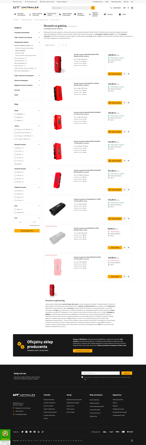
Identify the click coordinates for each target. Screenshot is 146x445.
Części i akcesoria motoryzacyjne (24, 76)
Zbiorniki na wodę (19, 53)
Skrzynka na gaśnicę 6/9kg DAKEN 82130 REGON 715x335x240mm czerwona (87, 142)
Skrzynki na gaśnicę (20, 50)
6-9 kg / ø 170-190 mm (83, 146)
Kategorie (17, 28)
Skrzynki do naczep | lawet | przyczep (24, 48)
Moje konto (126, 1)
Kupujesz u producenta (62, 1)
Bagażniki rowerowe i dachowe (23, 85)
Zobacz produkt (115, 248)
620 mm (84, 90)
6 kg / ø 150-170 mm (82, 59)
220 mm (84, 65)
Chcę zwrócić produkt (95, 410)
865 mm (84, 177)
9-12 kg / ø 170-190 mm (83, 175)
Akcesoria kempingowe (21, 80)
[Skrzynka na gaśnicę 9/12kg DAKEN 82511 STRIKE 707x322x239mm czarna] (57, 209)
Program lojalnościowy (116, 1)
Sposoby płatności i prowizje (120, 412)
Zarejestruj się (93, 416)
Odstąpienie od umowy (118, 409)
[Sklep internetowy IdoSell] (132, 441)
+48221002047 (117, 8)
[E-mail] (124, 8)
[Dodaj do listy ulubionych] (124, 73)
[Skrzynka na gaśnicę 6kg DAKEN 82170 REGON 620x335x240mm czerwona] (57, 93)
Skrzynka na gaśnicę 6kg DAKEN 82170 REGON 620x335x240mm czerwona (86, 84)
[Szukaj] (93, 8)
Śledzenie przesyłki (94, 403)
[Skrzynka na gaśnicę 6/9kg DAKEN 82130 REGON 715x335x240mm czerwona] (57, 151)
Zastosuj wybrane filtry (27, 231)
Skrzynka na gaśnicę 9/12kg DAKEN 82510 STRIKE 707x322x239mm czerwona (87, 258)
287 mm (84, 63)
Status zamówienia (94, 400)
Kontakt (107, 1)
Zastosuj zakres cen (35, 225)
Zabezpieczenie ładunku (27, 19)
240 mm (84, 94)
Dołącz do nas (20, 373)
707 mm (84, 206)
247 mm (84, 123)
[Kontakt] (27, 397)
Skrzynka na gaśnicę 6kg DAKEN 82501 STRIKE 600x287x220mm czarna (86, 229)
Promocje (17, 90)
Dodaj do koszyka (116, 74)
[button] (11, 430)
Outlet (16, 95)
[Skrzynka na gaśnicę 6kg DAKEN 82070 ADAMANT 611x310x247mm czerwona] (57, 122)
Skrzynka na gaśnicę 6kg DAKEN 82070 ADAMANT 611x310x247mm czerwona (87, 113)
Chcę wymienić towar (95, 413)
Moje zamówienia (96, 395)
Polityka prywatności (118, 399)
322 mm (84, 208)
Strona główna (16, 19)
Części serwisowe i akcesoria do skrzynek (25, 55)
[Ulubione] (128, 8)
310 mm (84, 121)
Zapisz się (127, 373)
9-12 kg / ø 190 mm (82, 204)
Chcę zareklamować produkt (97, 406)
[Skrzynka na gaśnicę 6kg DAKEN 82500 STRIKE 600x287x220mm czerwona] (57, 64)
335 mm (84, 92)
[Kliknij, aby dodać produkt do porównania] (128, 74)
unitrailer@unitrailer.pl (21, 414)
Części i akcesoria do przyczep (23, 37)
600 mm (84, 61)
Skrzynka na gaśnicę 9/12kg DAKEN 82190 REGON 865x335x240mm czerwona (87, 171)
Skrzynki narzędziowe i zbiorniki (41, 19)
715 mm (84, 148)
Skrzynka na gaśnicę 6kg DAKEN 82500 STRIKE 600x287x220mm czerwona (86, 55)
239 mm (84, 210)
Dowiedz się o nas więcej (82, 351)
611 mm (84, 119)
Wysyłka (115, 403)
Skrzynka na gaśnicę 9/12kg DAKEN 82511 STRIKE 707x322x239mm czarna (87, 200)
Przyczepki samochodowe (21, 33)
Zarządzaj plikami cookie (119, 415)
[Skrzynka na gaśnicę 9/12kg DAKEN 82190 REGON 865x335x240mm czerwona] (57, 180)
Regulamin (115, 406)
